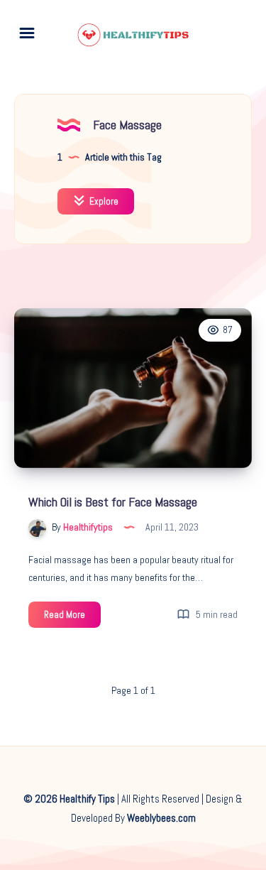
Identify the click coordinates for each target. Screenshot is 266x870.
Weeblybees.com (161, 818)
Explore (102, 201)
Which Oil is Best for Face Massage (112, 502)
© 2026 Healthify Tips (69, 798)
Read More (72, 618)
